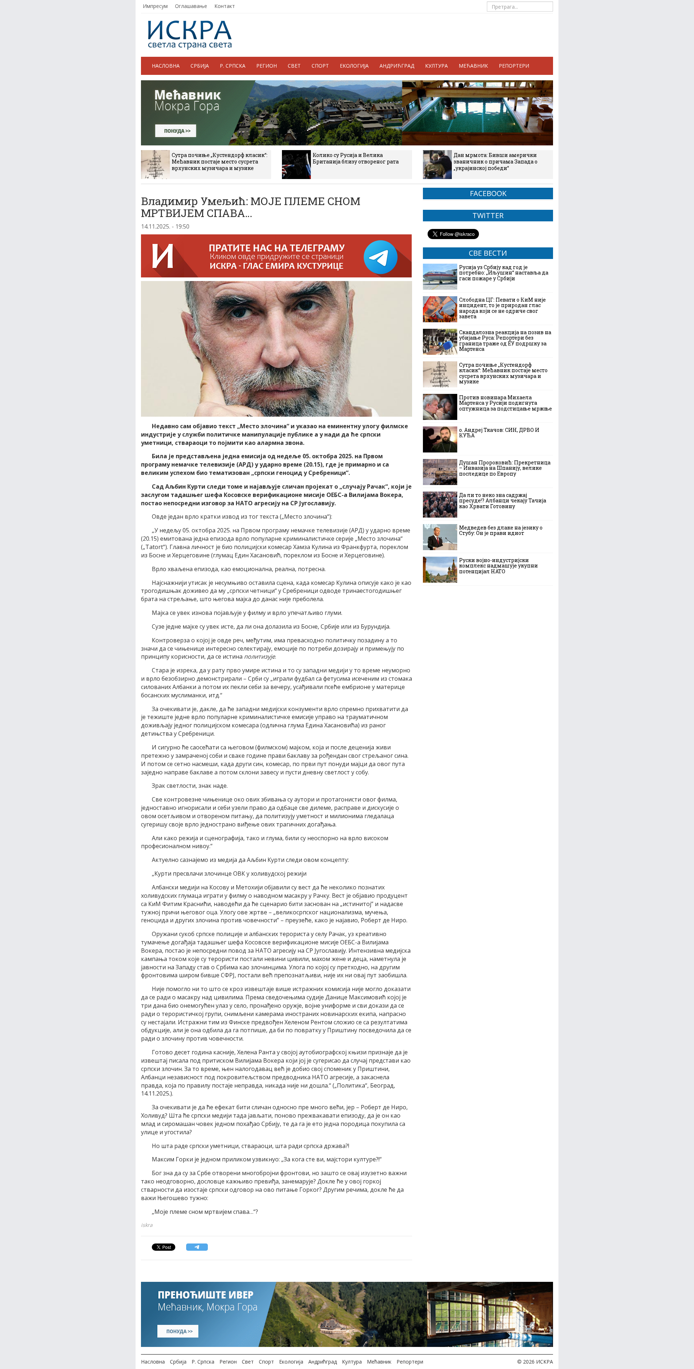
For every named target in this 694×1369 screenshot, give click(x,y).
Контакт (224, 6)
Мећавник (473, 65)
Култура (436, 65)
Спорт (320, 65)
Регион (266, 65)
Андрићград (397, 65)
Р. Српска (232, 65)
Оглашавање (191, 6)
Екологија (354, 65)
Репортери (514, 65)
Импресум (155, 6)
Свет (294, 65)
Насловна (166, 65)
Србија (199, 65)
